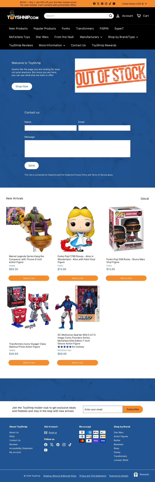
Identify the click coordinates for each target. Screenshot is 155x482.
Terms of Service (99, 175)
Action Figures (121, 436)
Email (81, 121)
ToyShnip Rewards (104, 45)
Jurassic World (121, 460)
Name (28, 121)
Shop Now (22, 86)
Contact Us (78, 45)
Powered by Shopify (118, 476)
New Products (18, 28)
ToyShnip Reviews (21, 45)
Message (30, 136)
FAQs (12, 436)
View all (145, 198)
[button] (65, 346)
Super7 (119, 28)
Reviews (13, 444)
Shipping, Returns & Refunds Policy (59, 476)
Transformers (85, 28)
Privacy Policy (80, 175)
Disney (117, 452)
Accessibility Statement (21, 448)
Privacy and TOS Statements (92, 476)
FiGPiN (104, 28)
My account (15, 452)
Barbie (117, 440)
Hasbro (12, 265)
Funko (66, 28)
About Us (13, 432)
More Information (51, 45)
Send (31, 165)
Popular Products (45, 28)
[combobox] (79, 16)
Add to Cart (29, 278)
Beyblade (118, 444)
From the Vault (64, 37)
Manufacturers (90, 37)
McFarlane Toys (19, 37)
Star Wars (42, 37)
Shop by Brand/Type (122, 37)
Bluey (116, 448)
